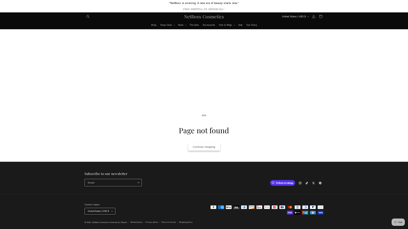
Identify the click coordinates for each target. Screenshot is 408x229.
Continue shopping (204, 146)
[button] (87, 16)
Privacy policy (152, 222)
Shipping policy (186, 222)
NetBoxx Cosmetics (100, 222)
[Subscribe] (138, 182)
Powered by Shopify (118, 222)
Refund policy (137, 222)
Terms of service (168, 222)
